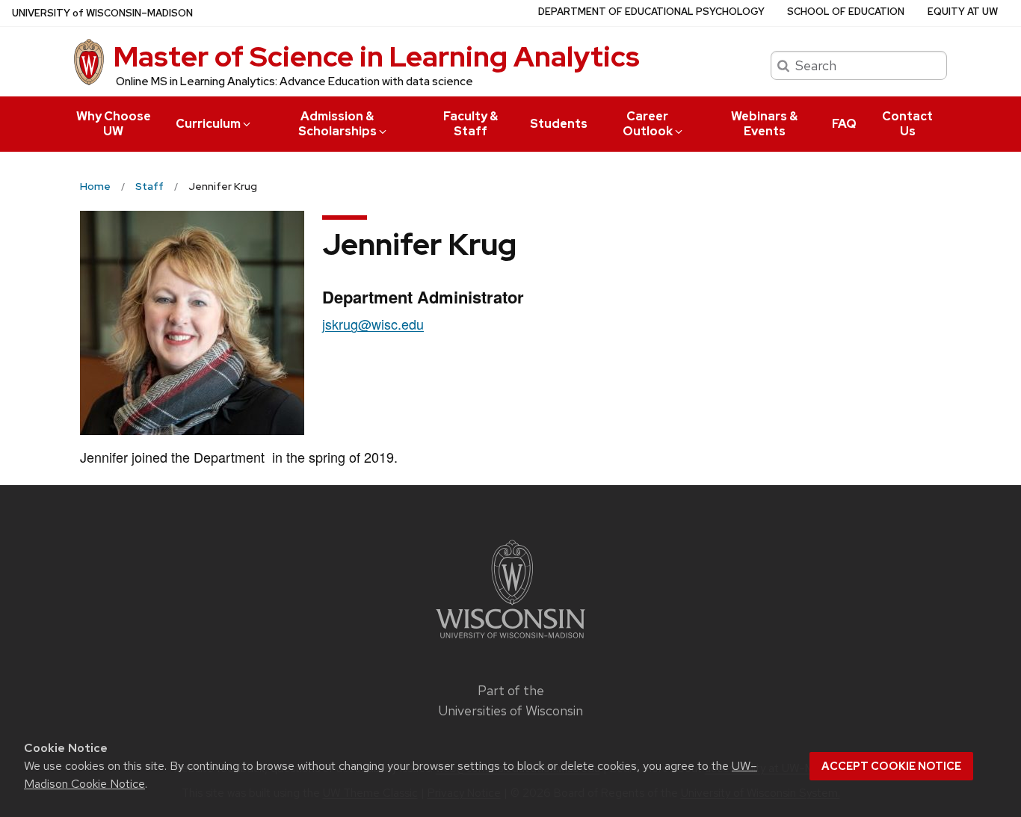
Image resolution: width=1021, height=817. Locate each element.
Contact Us (907, 123)
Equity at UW (963, 11)
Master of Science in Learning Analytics (377, 56)
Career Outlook (648, 123)
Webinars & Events (764, 123)
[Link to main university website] (510, 640)
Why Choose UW (113, 123)
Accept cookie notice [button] (891, 766)
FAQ (844, 124)
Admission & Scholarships (337, 123)
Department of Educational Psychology (651, 11)
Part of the (510, 700)
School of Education (845, 11)
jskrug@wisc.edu (373, 323)
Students (558, 124)
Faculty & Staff (470, 123)
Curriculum (208, 124)
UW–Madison (102, 13)
